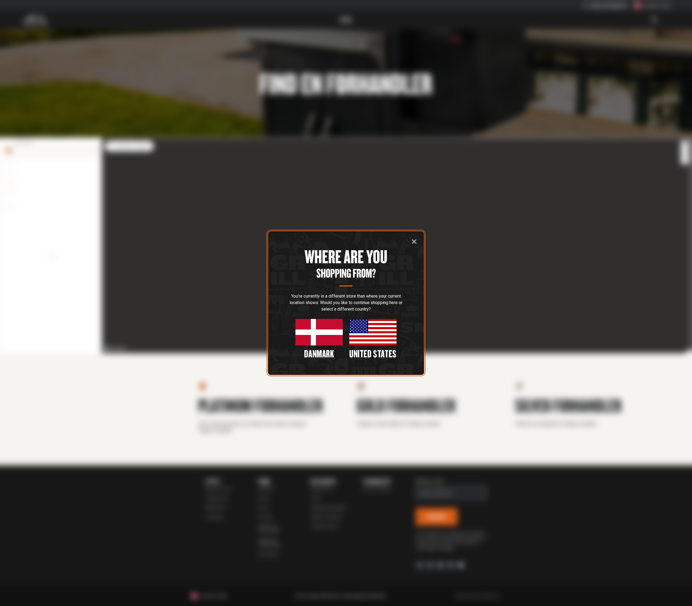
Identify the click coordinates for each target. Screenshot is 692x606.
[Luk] (414, 241)
